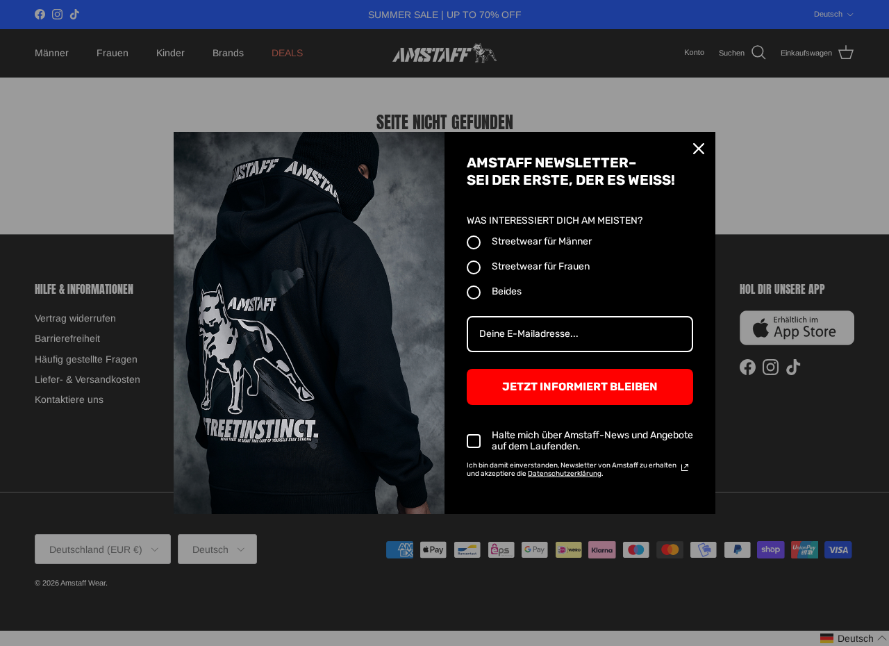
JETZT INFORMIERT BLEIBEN (580, 386)
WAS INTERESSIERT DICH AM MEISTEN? (554, 220)
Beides (507, 291)
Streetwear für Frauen (541, 266)
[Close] (698, 148)
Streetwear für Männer (542, 241)
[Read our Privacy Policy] (684, 467)
